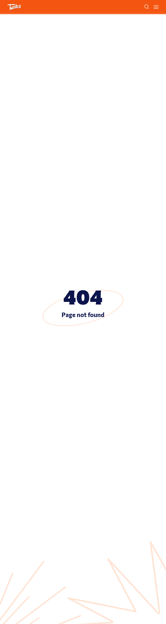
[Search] (147, 7)
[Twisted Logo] (14, 7)
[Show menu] (156, 7)
